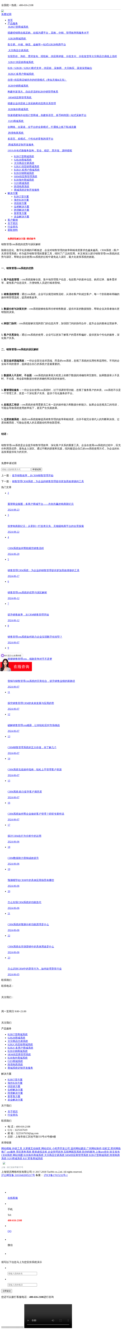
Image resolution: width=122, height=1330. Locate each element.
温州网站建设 (78, 1148)
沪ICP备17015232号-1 (56, 1175)
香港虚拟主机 (40, 1151)
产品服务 (13, 23)
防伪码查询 (88, 1151)
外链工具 (17, 1148)
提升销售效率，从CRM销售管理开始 (32, 475)
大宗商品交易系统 (24, 163)
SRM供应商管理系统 (25, 176)
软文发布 (115, 1151)
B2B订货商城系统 (24, 156)
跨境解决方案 (21, 210)
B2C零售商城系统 (33, 1158)
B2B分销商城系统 (24, 173)
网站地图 (18, 1155)
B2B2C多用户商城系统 (27, 169)
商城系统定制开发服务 (26, 189)
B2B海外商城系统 (24, 179)
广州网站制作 (94, 1148)
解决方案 (13, 193)
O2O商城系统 (21, 183)
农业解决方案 (21, 216)
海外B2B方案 (21, 200)
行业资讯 (13, 226)
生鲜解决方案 (21, 206)
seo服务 (11, 1151)
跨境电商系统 (21, 186)
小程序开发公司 (61, 1148)
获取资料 (13, 230)
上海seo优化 (102, 1151)
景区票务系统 (24, 1151)
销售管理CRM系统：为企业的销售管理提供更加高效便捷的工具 (48, 481)
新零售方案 (20, 213)
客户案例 (13, 220)
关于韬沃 (13, 223)
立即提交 (7, 1291)
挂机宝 (106, 1148)
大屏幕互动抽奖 (32, 1148)
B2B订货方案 (21, 196)
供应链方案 (20, 203)
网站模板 (6, 1148)
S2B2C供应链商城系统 (26, 166)
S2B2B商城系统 (23, 159)
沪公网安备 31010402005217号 (18, 1175)
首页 (10, 20)
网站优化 (46, 1148)
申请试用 (37, 469)
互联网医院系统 (73, 1151)
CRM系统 (7, 1155)
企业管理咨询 (56, 1151)
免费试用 (6, 14)
